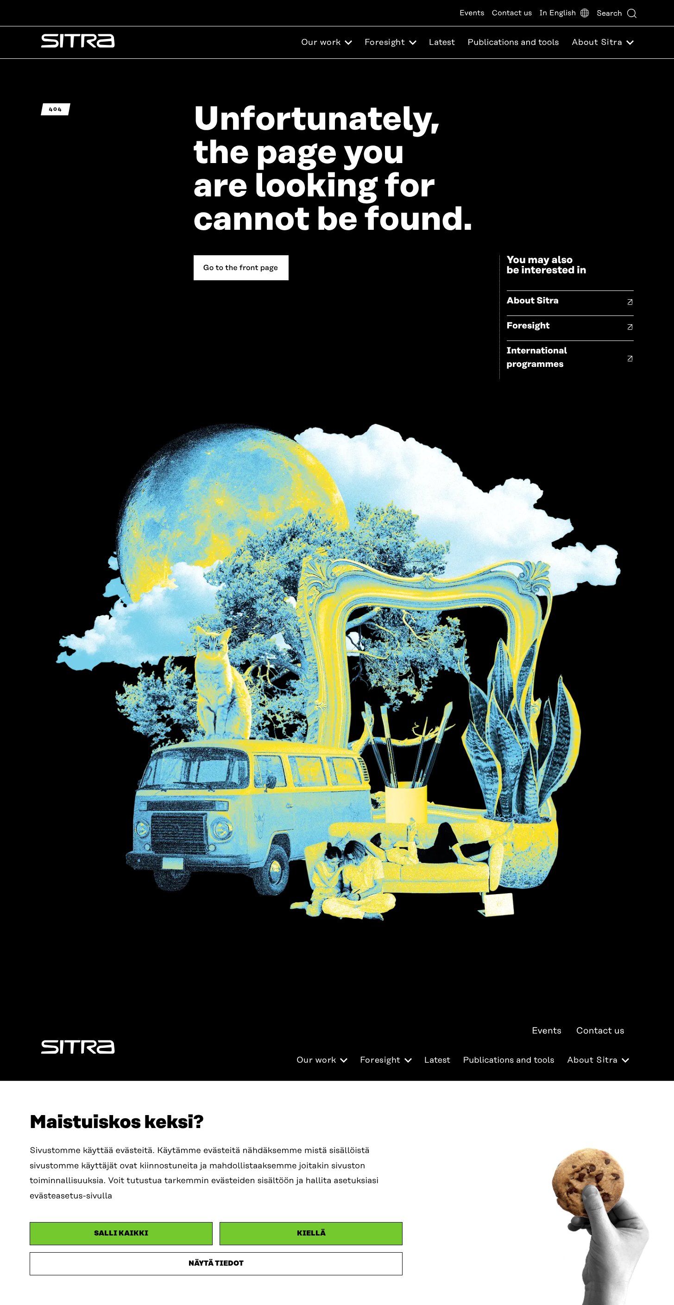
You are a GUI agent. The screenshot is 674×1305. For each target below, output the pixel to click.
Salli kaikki (121, 1233)
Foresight (528, 326)
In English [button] (557, 13)
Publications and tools (513, 42)
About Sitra (533, 301)
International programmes (537, 357)
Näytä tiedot (216, 1263)
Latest (442, 42)
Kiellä (311, 1233)
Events (472, 13)
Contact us (512, 13)
